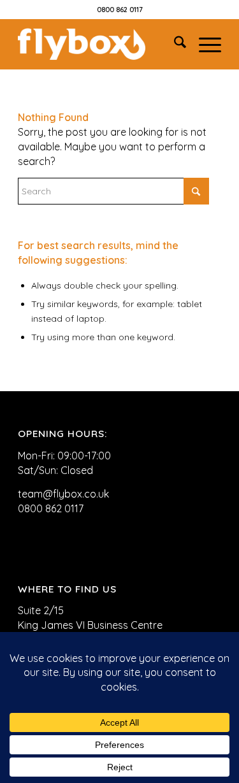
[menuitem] (173, 43)
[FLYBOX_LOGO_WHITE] (99, 43)
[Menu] (203, 43)
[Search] (173, 43)
